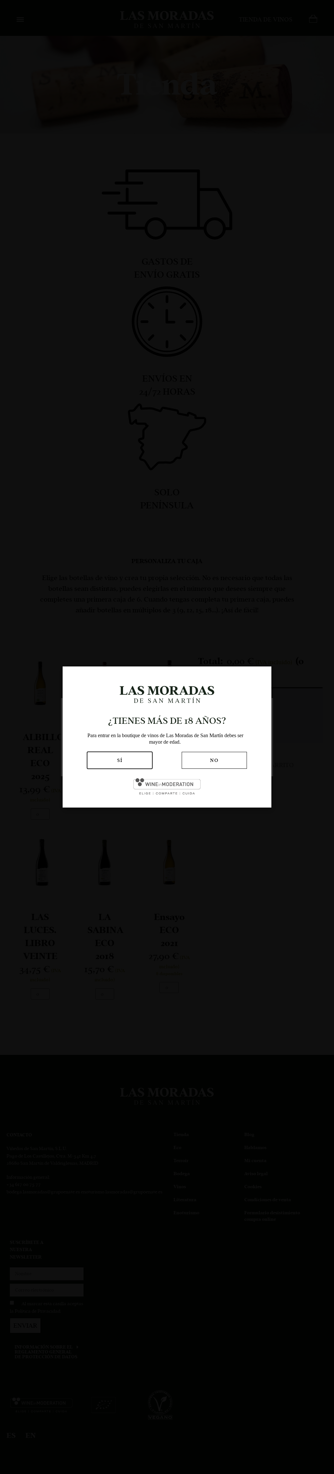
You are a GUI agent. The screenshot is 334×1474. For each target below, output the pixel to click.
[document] (167, 737)
